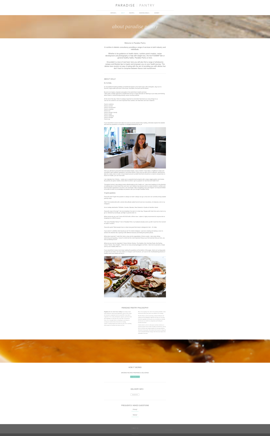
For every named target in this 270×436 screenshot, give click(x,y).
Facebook (138, 252)
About (123, 12)
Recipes (131, 12)
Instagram (130, 252)
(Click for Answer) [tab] (135, 411)
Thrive (171, 429)
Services (113, 12)
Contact (156, 12)
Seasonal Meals (144, 12)
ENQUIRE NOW (135, 394)
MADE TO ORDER (135, 376)
